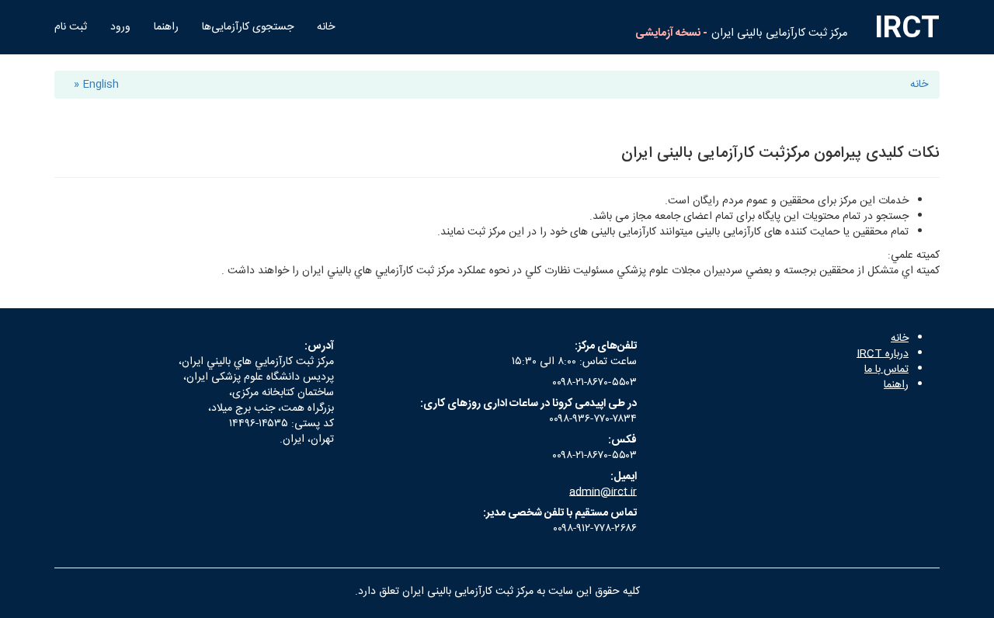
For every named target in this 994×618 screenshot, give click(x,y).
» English (96, 84)
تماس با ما (886, 369)
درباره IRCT (883, 354)
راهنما (166, 27)
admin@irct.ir (603, 492)
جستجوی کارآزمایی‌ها (248, 27)
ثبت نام (70, 27)
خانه (326, 27)
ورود (120, 27)
